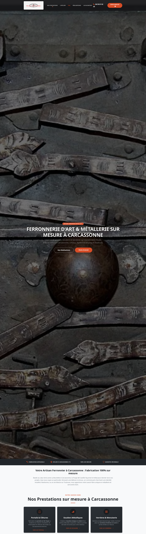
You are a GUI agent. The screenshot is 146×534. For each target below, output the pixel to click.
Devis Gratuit (83, 250)
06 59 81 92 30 (98, 5)
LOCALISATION (87, 5)
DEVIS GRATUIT (114, 4)
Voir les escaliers (72, 528)
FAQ (69, 5)
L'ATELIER (63, 5)
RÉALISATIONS (77, 5)
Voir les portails (39, 530)
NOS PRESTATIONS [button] (52, 5)
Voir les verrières (105, 528)
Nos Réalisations (64, 250)
